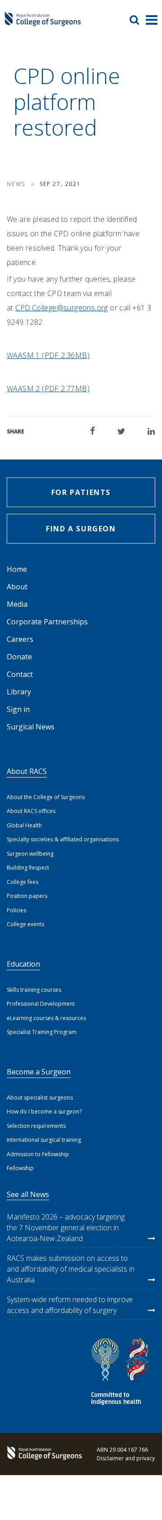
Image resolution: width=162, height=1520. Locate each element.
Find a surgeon (81, 529)
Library (19, 692)
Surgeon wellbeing (30, 853)
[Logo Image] (42, 23)
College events (25, 924)
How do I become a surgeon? (44, 1111)
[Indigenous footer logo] (121, 1373)
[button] (92, 431)
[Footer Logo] (43, 1454)
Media (17, 604)
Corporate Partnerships (47, 622)
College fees (22, 882)
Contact (20, 674)
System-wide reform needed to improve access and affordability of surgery (70, 1305)
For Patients (81, 492)
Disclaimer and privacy (126, 1458)
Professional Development (41, 1003)
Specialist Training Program (41, 1032)
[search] (138, 20)
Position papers (27, 896)
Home (17, 569)
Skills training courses (34, 990)
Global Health (24, 825)
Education (23, 964)
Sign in (18, 709)
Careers (20, 639)
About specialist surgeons (40, 1097)
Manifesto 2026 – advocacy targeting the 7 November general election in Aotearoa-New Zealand (66, 1227)
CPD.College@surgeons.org (61, 308)
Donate (19, 657)
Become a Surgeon (39, 1072)
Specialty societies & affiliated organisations (63, 839)
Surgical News (30, 727)
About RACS (27, 771)
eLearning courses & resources (46, 1018)
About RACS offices (31, 811)
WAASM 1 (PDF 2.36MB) (48, 355)
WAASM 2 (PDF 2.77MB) (48, 388)
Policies (16, 910)
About (17, 587)
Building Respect (28, 867)
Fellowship (20, 1168)
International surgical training (44, 1140)
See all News (28, 1194)
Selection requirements (36, 1126)
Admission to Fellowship (38, 1154)
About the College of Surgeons (46, 797)
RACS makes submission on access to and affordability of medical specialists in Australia (71, 1269)
